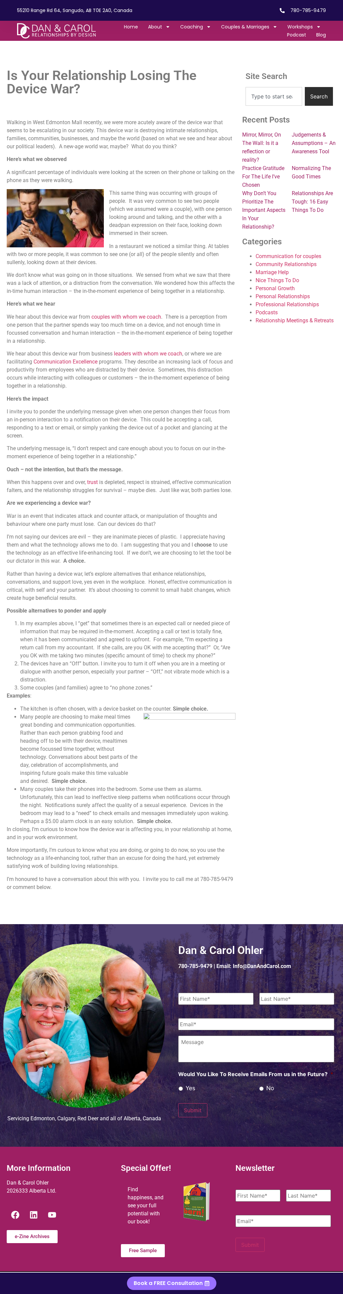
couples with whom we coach (126, 317)
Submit (193, 1110)
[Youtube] (52, 1215)
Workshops (300, 26)
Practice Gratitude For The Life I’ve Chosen (263, 176)
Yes (190, 1087)
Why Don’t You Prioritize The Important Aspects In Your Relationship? (263, 210)
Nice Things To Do (277, 280)
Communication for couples (288, 256)
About (155, 26)
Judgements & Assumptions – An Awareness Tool (314, 143)
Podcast (296, 34)
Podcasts (267, 312)
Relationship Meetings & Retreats (295, 320)
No (270, 1087)
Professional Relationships (287, 304)
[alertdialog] (171, 1283)
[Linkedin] (33, 1215)
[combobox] (274, 96)
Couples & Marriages (245, 26)
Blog (321, 34)
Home (131, 26)
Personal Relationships (283, 296)
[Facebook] (15, 1215)
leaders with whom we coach (147, 353)
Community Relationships (286, 264)
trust (92, 482)
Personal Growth (275, 288)
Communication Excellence (65, 361)
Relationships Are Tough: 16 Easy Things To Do (312, 201)
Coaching (191, 26)
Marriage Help (272, 272)
